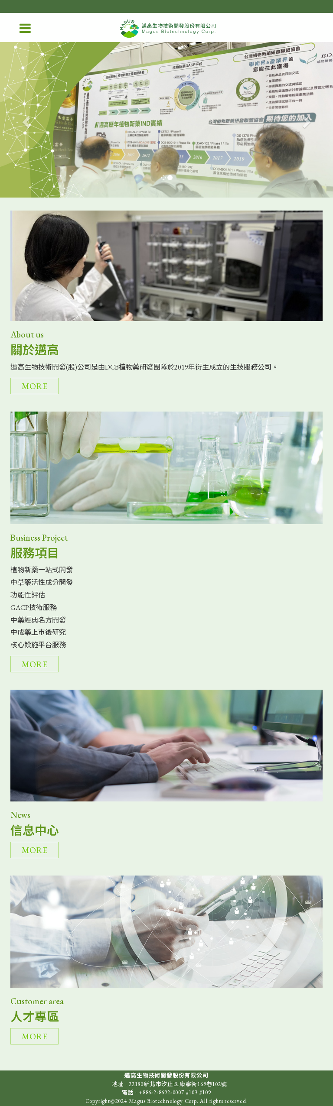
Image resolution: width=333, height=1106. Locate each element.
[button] (25, 120)
